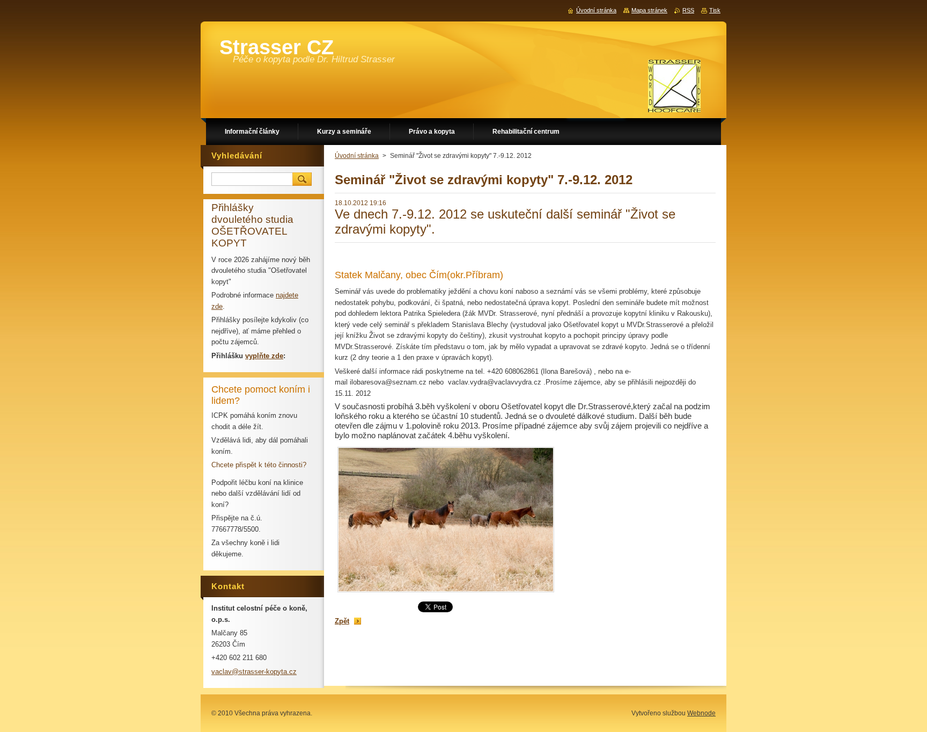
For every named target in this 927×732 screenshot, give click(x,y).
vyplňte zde (264, 356)
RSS (688, 10)
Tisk (714, 10)
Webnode (701, 713)
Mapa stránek (649, 10)
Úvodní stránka (357, 156)
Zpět (342, 621)
